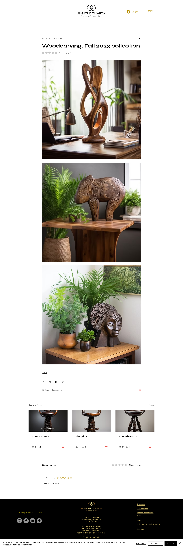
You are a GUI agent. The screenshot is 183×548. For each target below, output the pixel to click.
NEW (44, 372)
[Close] (179, 543)
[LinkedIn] (32, 520)
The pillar (81, 436)
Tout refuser (155, 543)
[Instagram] (19, 520)
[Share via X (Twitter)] (49, 381)
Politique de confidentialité (21, 544)
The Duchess (40, 436)
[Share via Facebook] (43, 381)
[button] (150, 11)
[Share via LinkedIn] (56, 381)
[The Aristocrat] (134, 421)
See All (151, 405)
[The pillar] (91, 421)
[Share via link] (63, 381)
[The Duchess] (48, 421)
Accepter (170, 543)
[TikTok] (39, 520)
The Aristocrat (128, 436)
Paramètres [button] (141, 543)
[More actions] (139, 38)
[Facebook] (26, 520)
